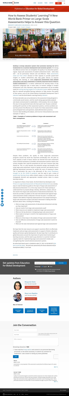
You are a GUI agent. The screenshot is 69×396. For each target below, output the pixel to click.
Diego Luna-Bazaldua (24, 25)
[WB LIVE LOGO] (58, 3)
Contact (26, 390)
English (14, 27)
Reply (55, 367)
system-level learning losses (21, 175)
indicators (16, 95)
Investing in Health (18, 310)
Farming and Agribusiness (30, 310)
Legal (4, 390)
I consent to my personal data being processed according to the (48, 270)
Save (16, 356)
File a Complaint (63, 390)
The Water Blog (42, 310)
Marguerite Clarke (13, 25)
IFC (19, 394)
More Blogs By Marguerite (32, 287)
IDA (17, 394)
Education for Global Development (40, 9)
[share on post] (2, 196)
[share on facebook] (2, 193)
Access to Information (17, 390)
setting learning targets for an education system (33, 89)
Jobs (23, 390)
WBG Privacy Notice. (50, 271)
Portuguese (28, 27)
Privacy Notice (27, 349)
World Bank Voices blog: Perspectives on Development (54, 310)
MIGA (22, 394)
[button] (64, 3)
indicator (44, 95)
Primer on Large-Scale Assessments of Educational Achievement (31, 184)
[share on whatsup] (2, 201)
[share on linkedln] (2, 199)
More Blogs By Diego (30, 298)
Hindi (51, 266)
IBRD (15, 394)
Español (18, 27)
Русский (23, 27)
